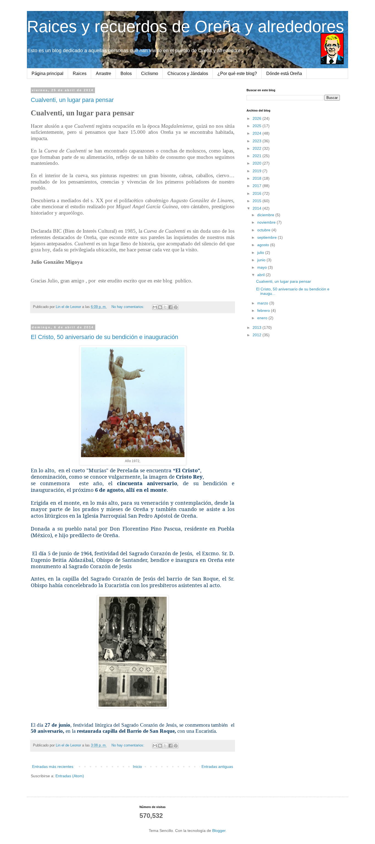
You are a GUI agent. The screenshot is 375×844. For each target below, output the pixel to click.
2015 (257, 201)
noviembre (267, 222)
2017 (257, 186)
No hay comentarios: (128, 307)
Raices (79, 73)
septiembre (267, 237)
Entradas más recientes (52, 766)
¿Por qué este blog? (237, 73)
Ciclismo (149, 73)
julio (261, 252)
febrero (264, 310)
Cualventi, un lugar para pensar (72, 99)
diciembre (266, 215)
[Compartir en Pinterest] (175, 307)
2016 (257, 193)
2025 (257, 126)
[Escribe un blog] (160, 307)
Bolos (126, 73)
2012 (257, 335)
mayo (262, 267)
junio (262, 260)
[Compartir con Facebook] (170, 307)
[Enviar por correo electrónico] (155, 307)
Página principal (47, 73)
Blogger (218, 830)
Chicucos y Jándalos (187, 73)
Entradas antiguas (217, 766)
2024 (257, 133)
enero (262, 318)
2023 (257, 141)
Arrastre (103, 73)
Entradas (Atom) (69, 776)
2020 (257, 163)
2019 (257, 171)
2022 (257, 148)
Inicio (137, 766)
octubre (264, 230)
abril (261, 275)
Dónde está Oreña (284, 73)
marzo (263, 303)
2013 (257, 327)
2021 (257, 156)
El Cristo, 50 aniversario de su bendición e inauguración (104, 337)
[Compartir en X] (165, 307)
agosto (263, 245)
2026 (257, 118)
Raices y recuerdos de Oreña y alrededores (185, 26)
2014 (257, 208)
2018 (257, 178)
